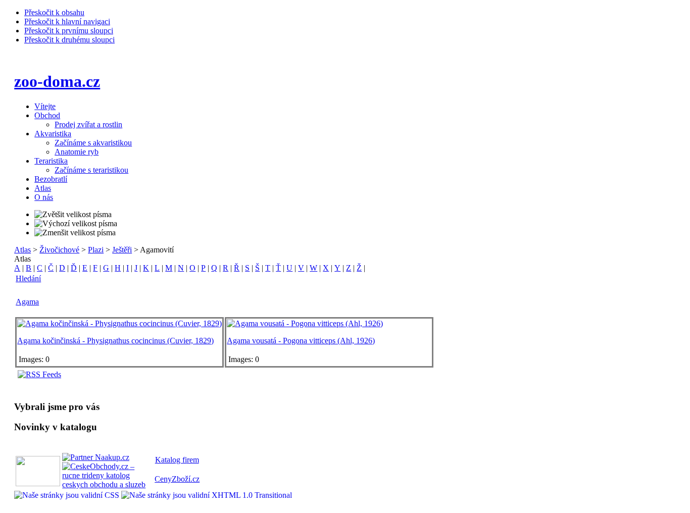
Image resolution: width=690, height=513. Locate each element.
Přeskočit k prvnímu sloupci (68, 30)
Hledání (28, 278)
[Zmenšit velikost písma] (75, 232)
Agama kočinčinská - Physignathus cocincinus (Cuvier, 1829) (115, 340)
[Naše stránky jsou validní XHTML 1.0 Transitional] (206, 495)
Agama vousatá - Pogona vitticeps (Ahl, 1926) (301, 340)
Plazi (96, 249)
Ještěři (122, 249)
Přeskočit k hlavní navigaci (67, 21)
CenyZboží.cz (177, 479)
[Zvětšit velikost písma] (73, 214)
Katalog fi (171, 459)
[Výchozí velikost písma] (75, 223)
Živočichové (59, 249)
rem (193, 459)
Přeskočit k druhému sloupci (69, 39)
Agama (27, 301)
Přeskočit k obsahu (54, 12)
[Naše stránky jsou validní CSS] (67, 495)
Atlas (22, 249)
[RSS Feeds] (39, 374)
